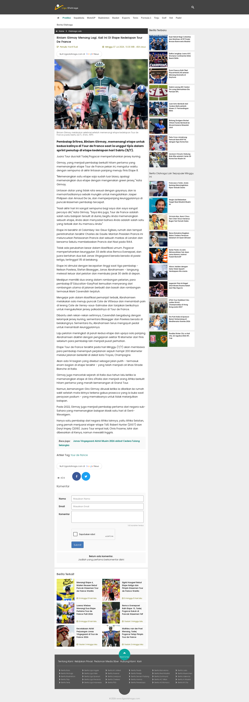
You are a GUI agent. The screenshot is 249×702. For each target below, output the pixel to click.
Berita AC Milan (160, 679)
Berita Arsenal (113, 673)
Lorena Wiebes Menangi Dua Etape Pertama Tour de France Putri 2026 (86, 609)
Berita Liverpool (114, 676)
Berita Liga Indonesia (93, 682)
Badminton (103, 18)
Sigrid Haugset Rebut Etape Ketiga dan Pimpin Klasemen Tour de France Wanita (132, 586)
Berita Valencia (184, 676)
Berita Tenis (65, 682)
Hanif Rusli (73, 46)
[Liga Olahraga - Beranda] (66, 7)
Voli (171, 18)
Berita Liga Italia (90, 673)
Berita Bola (65, 670)
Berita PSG (112, 682)
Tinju (156, 18)
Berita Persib (136, 670)
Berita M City (183, 682)
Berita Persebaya (138, 682)
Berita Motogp (67, 673)
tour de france (79, 455)
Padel (178, 18)
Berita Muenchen (185, 673)
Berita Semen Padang (140, 676)
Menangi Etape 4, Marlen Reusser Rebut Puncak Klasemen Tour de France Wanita (87, 586)
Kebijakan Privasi (84, 661)
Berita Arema (136, 679)
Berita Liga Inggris (91, 670)
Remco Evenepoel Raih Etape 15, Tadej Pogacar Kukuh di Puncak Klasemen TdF (132, 609)
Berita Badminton (68, 676)
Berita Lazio (182, 670)
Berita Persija (136, 673)
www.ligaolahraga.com (128, 698)
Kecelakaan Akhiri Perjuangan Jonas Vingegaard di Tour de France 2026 (87, 633)
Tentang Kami (65, 661)
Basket (115, 18)
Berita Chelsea (114, 679)
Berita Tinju (65, 679)
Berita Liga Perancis (92, 679)
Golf (164, 18)
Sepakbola (79, 18)
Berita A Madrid (184, 679)
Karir (139, 661)
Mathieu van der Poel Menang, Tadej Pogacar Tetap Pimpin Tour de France (132, 633)
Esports (126, 18)
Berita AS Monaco (161, 682)
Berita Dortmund (161, 676)
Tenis (135, 18)
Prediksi (67, 18)
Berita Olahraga (65, 25)
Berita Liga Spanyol (92, 676)
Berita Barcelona (161, 670)
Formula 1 (146, 18)
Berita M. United (114, 670)
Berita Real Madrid (162, 673)
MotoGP (91, 18)
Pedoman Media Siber (106, 661)
